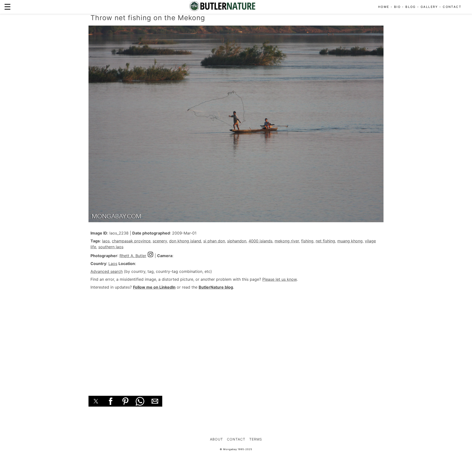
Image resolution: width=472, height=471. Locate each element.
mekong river (287, 240)
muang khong (350, 240)
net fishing (325, 240)
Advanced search (106, 271)
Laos (112, 263)
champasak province (131, 240)
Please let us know (279, 279)
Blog (410, 7)
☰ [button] (7, 7)
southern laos (110, 246)
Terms (255, 439)
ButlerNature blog (216, 287)
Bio (397, 7)
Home (383, 7)
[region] (236, 337)
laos (106, 240)
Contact (452, 7)
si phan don (214, 240)
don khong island (185, 240)
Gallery (429, 7)
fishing (307, 240)
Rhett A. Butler (132, 255)
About (216, 439)
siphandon (236, 240)
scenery (160, 240)
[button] (95, 401)
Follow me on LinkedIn (154, 287)
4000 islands (260, 240)
